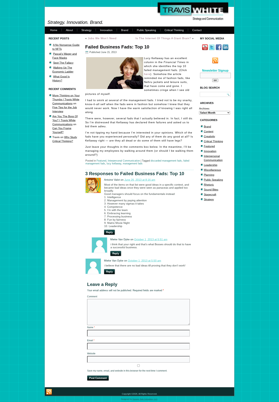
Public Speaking (146, 30)
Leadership (210, 164)
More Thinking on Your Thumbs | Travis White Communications (66, 99)
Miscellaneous (212, 169)
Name (91, 327)
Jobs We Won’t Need (102, 38)
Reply (109, 232)
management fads (133, 163)
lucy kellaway (114, 163)
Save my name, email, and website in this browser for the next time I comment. (127, 370)
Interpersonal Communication (124, 160)
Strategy (86, 30)
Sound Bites (211, 189)
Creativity (209, 136)
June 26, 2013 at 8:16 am (139, 179)
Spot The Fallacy (63, 62)
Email (91, 340)
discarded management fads (166, 160)
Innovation (106, 30)
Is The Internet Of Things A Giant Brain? (163, 38)
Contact (197, 30)
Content (208, 131)
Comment (92, 296)
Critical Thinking (174, 30)
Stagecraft (210, 194)
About (69, 30)
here (147, 74)
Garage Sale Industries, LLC (145, 399)
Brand (124, 30)
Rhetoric (209, 184)
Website (91, 353)
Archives (204, 108)
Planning (209, 174)
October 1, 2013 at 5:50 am (144, 260)
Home (53, 30)
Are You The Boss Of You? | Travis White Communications (65, 120)
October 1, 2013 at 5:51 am (150, 239)
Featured (101, 160)
